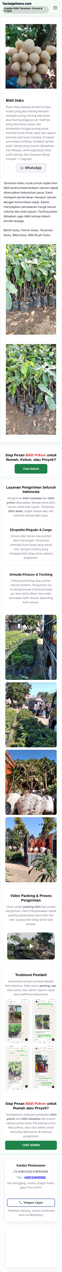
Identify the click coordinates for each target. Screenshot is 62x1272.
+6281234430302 (35, 1177)
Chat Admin (31, 469)
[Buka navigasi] (55, 7)
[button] (31, 167)
